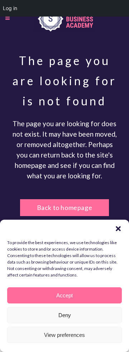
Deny (64, 315)
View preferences (64, 335)
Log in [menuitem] (10, 8)
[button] (118, 228)
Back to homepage (64, 207)
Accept (64, 295)
